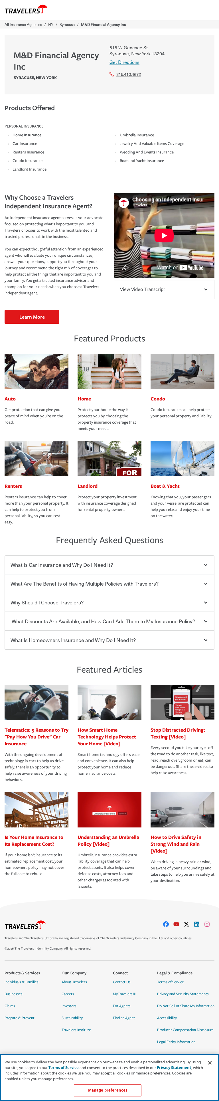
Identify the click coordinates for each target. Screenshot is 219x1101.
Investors (69, 1006)
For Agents (122, 1006)
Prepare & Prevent (20, 1018)
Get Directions (124, 61)
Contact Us (122, 982)
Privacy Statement (174, 1067)
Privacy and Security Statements (183, 994)
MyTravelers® (124, 994)
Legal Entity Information (176, 1042)
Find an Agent (124, 1018)
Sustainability (72, 1018)
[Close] (210, 1063)
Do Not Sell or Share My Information (185, 1006)
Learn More (32, 316)
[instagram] (209, 924)
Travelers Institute (76, 1030)
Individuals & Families (21, 982)
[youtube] (178, 924)
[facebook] (168, 924)
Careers (68, 994)
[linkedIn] (199, 924)
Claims (10, 1006)
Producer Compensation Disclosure (185, 1030)
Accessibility (167, 1018)
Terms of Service (170, 982)
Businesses (14, 994)
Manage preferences (107, 1090)
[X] (189, 924)
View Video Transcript (142, 289)
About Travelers (74, 982)
